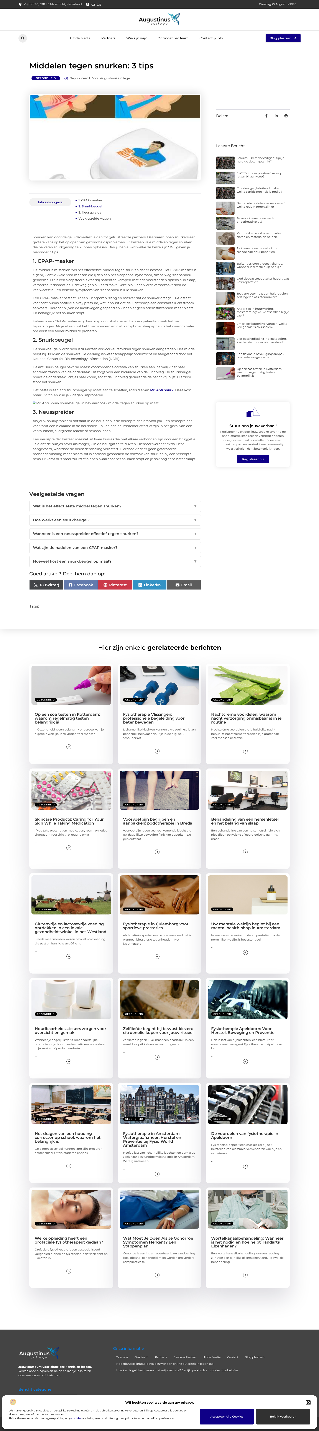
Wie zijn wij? (136, 38)
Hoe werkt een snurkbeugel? (115, 520)
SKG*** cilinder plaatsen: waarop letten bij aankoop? (259, 174)
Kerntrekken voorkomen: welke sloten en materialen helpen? (259, 235)
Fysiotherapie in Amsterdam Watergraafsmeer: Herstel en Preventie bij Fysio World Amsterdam (152, 1139)
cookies (76, 1418)
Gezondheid (46, 78)
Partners (108, 38)
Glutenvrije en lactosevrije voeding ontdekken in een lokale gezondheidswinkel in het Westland (70, 928)
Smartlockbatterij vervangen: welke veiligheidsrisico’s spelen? (262, 325)
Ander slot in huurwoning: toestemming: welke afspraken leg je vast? (263, 312)
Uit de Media (80, 38)
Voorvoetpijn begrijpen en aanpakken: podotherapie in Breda (157, 821)
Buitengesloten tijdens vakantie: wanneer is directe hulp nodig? (260, 265)
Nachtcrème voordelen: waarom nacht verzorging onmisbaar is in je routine (246, 718)
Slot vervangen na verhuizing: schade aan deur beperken (258, 250)
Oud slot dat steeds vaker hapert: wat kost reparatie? (263, 280)
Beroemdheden (184, 1357)
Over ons (122, 1357)
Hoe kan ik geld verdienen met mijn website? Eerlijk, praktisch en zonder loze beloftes (177, 1370)
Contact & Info (211, 38)
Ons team (141, 1357)
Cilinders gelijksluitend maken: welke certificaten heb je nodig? (259, 189)
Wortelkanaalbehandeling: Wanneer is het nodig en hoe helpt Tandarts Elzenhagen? (247, 1242)
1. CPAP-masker (90, 200)
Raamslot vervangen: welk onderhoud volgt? (255, 220)
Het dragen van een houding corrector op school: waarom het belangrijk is (68, 1137)
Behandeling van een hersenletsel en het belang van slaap (245, 821)
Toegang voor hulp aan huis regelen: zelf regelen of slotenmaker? (262, 295)
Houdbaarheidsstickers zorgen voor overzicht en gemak (70, 1030)
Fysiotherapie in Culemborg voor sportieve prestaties (156, 926)
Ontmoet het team (173, 38)
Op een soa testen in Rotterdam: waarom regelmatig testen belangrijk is (259, 372)
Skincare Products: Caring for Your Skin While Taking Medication (69, 821)
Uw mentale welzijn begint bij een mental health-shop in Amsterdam (245, 926)
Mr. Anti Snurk (162, 390)
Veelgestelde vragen (95, 218)
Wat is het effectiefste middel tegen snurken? (115, 506)
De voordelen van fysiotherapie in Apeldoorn (244, 1135)
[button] (308, 1402)
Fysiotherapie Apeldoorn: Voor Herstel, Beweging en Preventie (243, 1030)
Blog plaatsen (255, 1357)
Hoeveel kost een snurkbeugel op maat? (115, 561)
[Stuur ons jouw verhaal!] (253, 412)
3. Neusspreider (91, 212)
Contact (232, 1357)
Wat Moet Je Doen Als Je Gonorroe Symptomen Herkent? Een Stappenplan (158, 1242)
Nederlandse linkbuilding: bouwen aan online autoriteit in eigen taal (165, 1363)
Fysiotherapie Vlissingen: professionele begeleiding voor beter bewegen (154, 718)
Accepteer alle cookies (226, 1416)
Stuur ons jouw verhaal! (253, 426)
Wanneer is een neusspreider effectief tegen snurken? (115, 534)
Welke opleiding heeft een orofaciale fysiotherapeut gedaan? (69, 1240)
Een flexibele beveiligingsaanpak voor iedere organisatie (260, 355)
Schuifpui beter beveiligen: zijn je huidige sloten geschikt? (260, 159)
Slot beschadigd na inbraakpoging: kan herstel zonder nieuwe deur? (262, 340)
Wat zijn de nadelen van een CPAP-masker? (115, 547)
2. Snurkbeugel (90, 206)
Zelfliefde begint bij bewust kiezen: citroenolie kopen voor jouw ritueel (158, 1030)
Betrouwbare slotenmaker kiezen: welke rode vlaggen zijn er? (261, 204)
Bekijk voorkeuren (283, 1416)
